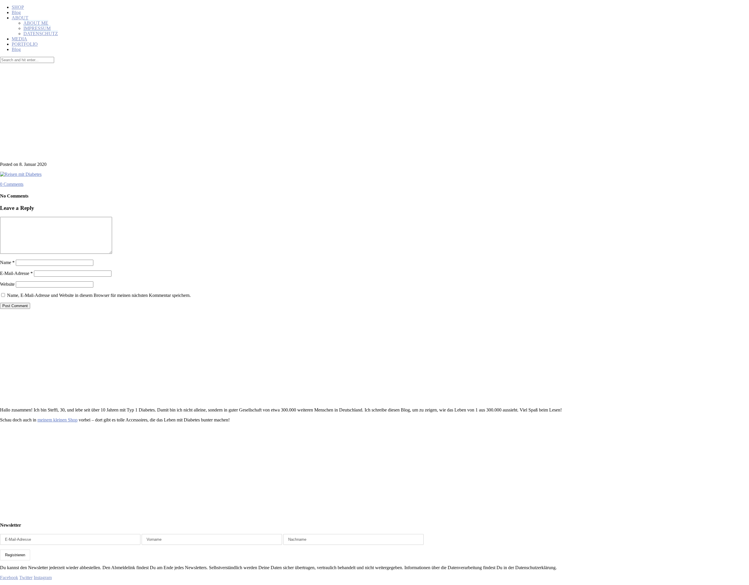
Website (7, 284)
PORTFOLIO (25, 44)
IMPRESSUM (37, 28)
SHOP (18, 7)
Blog (16, 12)
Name (7, 262)
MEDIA (19, 38)
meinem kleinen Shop (57, 419)
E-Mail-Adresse (16, 273)
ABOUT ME (35, 23)
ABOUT (20, 17)
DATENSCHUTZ (40, 33)
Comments (11, 184)
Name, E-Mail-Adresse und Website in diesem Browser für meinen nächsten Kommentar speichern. (99, 295)
